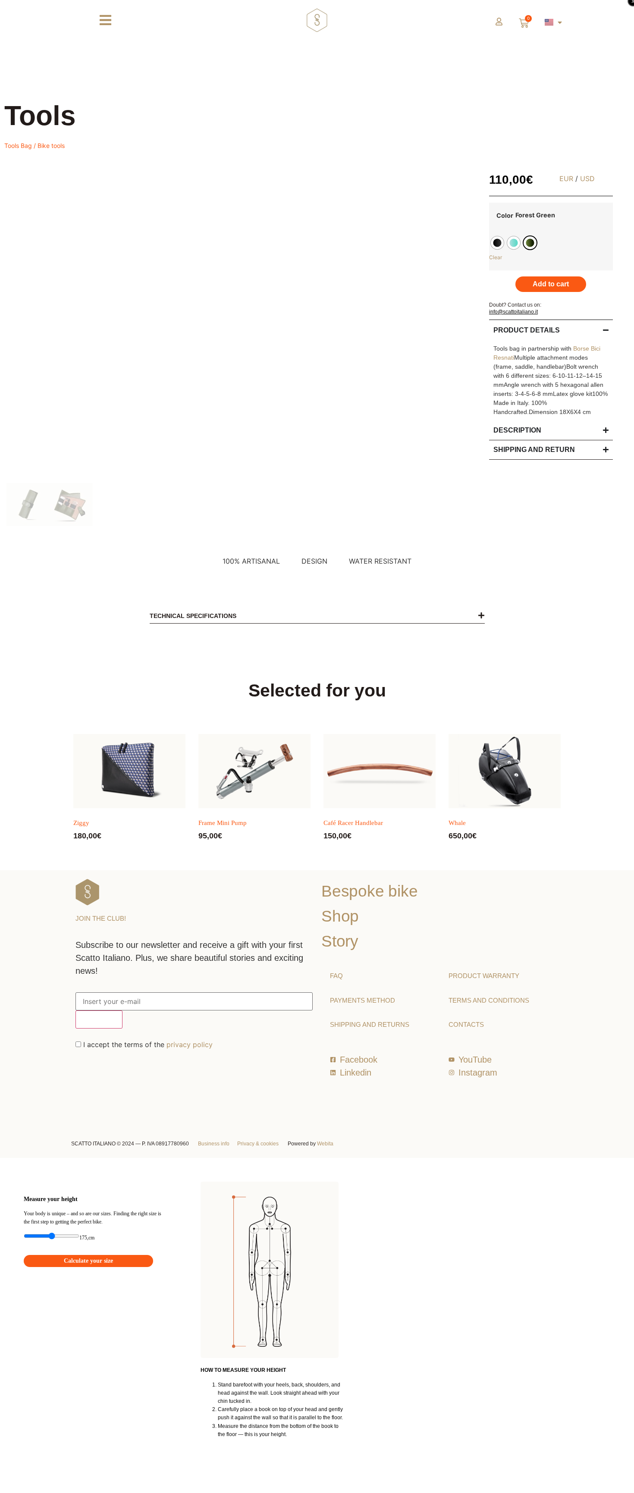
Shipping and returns (369, 1024)
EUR (566, 178)
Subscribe (99, 1019)
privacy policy (189, 1044)
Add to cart (551, 284)
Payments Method (362, 1000)
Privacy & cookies (258, 1144)
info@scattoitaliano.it (513, 312)
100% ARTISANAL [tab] (251, 561)
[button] (317, 616)
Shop (340, 916)
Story (339, 941)
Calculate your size (88, 1261)
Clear (495, 257)
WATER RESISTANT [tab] (380, 561)
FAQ (336, 975)
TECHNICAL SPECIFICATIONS (193, 615)
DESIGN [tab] (314, 561)
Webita (325, 1144)
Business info (213, 1144)
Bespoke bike (369, 891)
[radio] (497, 242)
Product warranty (484, 975)
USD (587, 178)
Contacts (466, 1024)
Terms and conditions (489, 1000)
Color (504, 216)
